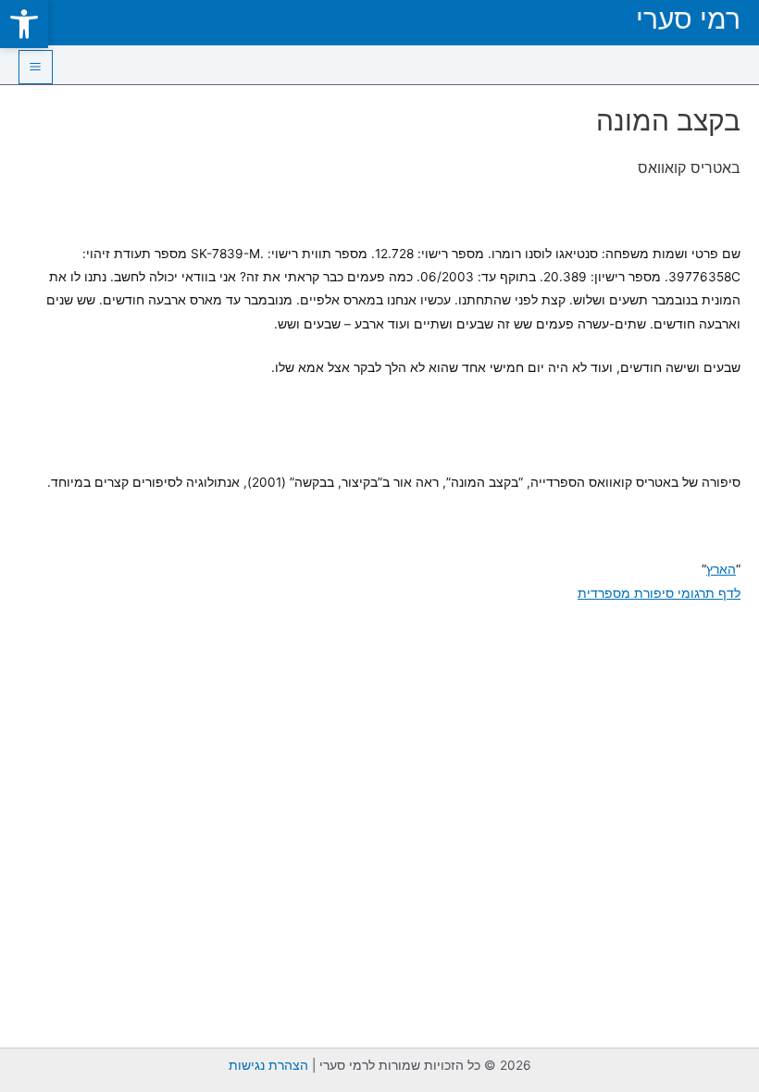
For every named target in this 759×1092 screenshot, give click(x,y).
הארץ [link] (721, 569)
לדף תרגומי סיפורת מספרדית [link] (659, 593)
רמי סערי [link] (688, 18)
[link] (24, 24)
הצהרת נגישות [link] (268, 1065)
